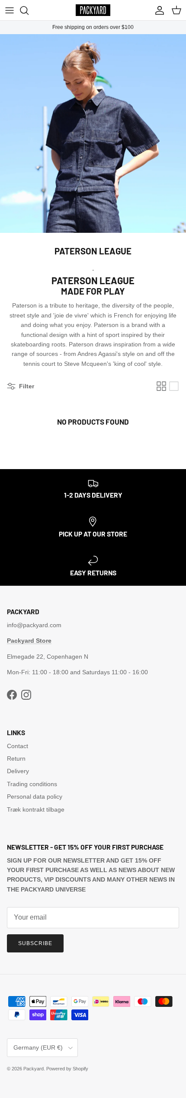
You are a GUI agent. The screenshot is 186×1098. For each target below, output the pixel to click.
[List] (174, 386)
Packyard (33, 1068)
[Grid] (161, 386)
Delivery (18, 771)
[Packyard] (93, 10)
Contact (17, 746)
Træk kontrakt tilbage (35, 809)
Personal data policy (34, 796)
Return (16, 758)
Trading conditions (32, 784)
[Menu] (9, 10)
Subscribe (35, 943)
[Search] (28, 10)
